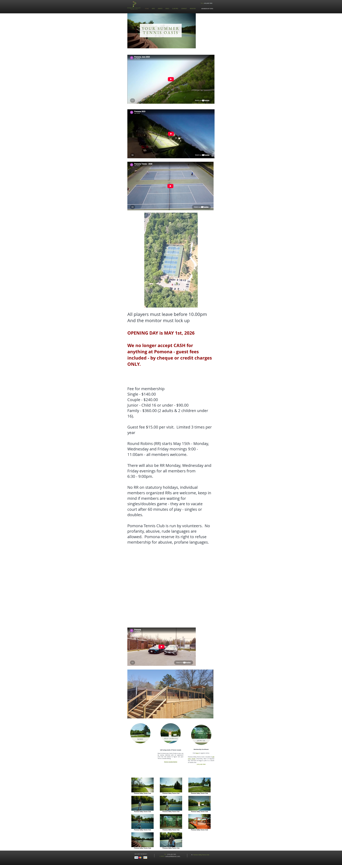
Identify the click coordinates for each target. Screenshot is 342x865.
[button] (207, 8)
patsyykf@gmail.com (172, 856)
